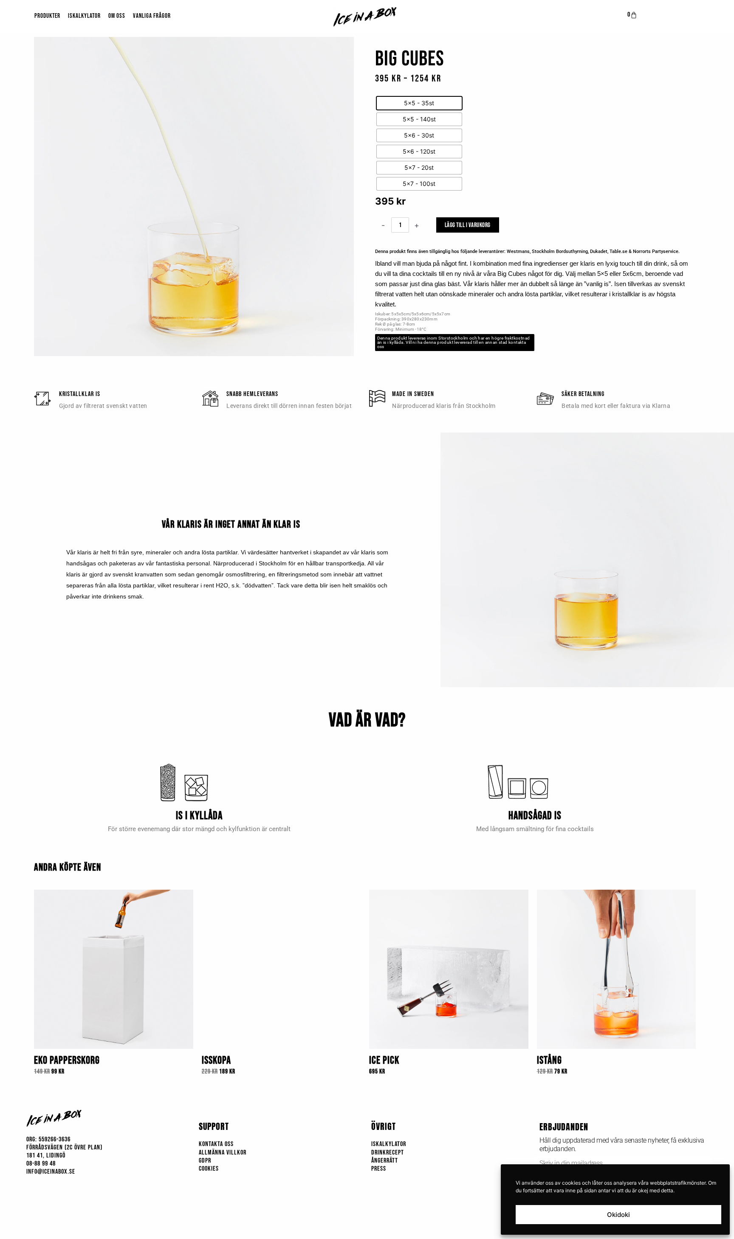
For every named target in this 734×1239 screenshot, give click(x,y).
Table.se (618, 251)
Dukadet (598, 251)
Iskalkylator (84, 16)
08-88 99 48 (41, 1164)
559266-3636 (55, 1139)
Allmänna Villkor (222, 1153)
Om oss (116, 16)
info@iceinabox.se (50, 1172)
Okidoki (618, 1215)
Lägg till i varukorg (468, 225)
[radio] (419, 103)
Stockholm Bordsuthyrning (560, 251)
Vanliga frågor (152, 16)
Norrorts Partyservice (655, 251)
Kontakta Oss (216, 1144)
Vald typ (388, 85)
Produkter (47, 16)
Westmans (518, 251)
